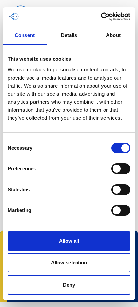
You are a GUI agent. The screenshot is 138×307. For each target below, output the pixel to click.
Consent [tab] (25, 35)
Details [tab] (69, 35)
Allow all (69, 241)
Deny (69, 285)
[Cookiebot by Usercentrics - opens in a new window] (101, 16)
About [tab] (113, 35)
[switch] (120, 168)
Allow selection (69, 262)
